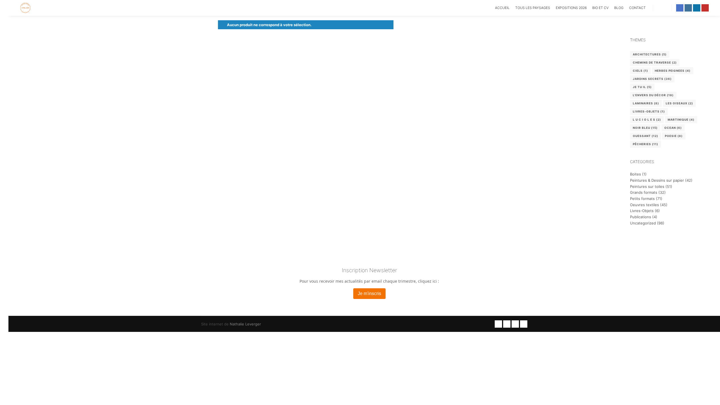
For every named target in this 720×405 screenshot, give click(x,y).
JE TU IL (642, 87)
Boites (635, 174)
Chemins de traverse (655, 62)
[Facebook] (679, 8)
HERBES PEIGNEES (672, 70)
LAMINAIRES (646, 103)
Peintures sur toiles (647, 186)
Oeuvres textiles (644, 204)
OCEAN (673, 127)
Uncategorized (643, 223)
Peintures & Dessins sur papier (657, 180)
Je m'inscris (369, 293)
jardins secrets (652, 78)
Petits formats (642, 198)
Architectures (650, 54)
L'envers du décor (653, 95)
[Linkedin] (696, 8)
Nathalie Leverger (245, 324)
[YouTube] (705, 8)
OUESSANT (645, 136)
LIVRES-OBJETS (649, 111)
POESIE (674, 136)
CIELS (640, 70)
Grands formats (643, 192)
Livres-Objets (642, 210)
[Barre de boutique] (662, 8)
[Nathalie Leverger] (25, 8)
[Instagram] (688, 8)
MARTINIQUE (681, 119)
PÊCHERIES (645, 144)
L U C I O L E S (647, 119)
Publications (640, 217)
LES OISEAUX (679, 103)
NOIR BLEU (645, 127)
